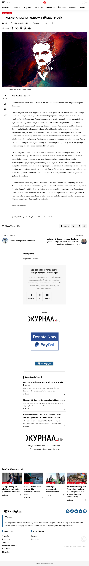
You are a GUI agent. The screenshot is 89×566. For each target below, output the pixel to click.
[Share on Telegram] (78, 226)
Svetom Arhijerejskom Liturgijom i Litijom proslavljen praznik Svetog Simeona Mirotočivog (76, 492)
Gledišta (71, 483)
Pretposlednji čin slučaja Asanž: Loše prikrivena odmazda (11, 489)
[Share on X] (17, 28)
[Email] (21, 28)
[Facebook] (31, 296)
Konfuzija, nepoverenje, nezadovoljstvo (52, 489)
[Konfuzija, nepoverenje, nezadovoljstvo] (55, 478)
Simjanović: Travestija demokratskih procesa (44, 400)
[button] (4, 2)
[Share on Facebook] (12, 28)
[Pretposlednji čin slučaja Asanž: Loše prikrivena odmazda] (12, 478)
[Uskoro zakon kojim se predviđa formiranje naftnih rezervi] (33, 478)
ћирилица (27, 258)
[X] (39, 296)
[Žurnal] (44, 2)
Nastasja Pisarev (38, 217)
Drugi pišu (7, 13)
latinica (35, 258)
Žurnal (4, 23)
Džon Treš (48, 217)
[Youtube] (47, 296)
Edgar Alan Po (26, 217)
